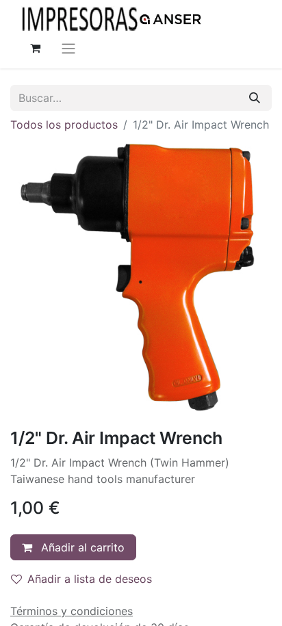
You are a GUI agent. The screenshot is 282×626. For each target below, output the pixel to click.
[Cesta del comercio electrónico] (35, 48)
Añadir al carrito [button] (81, 547)
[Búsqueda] (255, 98)
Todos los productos (64, 124)
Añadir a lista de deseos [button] (89, 579)
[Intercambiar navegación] (68, 48)
